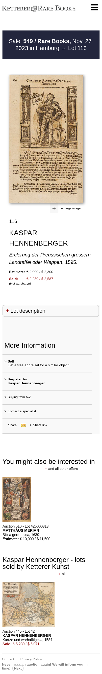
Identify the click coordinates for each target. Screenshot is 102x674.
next (18, 668)
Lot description (27, 311)
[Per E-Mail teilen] (22, 425)
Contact (8, 659)
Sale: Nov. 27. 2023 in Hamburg (51, 44)
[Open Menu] (94, 7)
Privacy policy (31, 659)
